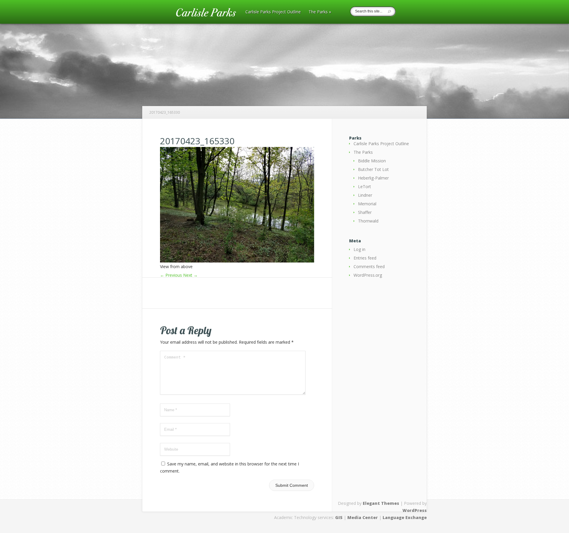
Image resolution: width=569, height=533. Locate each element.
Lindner (365, 195)
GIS (339, 517)
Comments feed (369, 266)
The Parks (320, 12)
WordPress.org (368, 275)
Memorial (367, 204)
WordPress (414, 510)
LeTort (364, 186)
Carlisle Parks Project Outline (273, 12)
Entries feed (365, 258)
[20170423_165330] (237, 261)
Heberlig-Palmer (373, 178)
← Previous (171, 275)
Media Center (362, 517)
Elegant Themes (381, 503)
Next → (190, 275)
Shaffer (365, 212)
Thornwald (368, 221)
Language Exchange (405, 517)
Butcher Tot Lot (373, 169)
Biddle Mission (372, 161)
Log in (359, 249)
